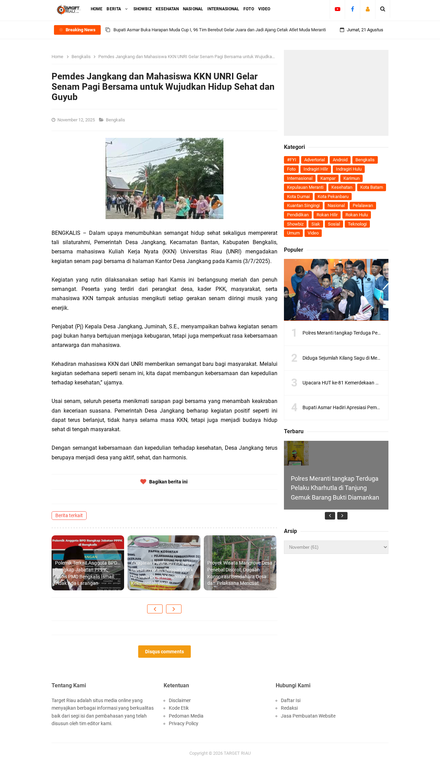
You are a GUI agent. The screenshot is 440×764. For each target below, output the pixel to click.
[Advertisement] (336, 93)
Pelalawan (363, 205)
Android (340, 159)
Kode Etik (179, 708)
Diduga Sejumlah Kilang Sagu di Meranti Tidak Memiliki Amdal (367, 358)
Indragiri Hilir (316, 169)
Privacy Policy (183, 723)
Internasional (299, 178)
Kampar (328, 178)
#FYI (291, 159)
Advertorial (314, 159)
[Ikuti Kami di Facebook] (352, 9)
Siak (315, 224)
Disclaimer (180, 700)
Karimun (351, 178)
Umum (293, 233)
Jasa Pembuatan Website (308, 716)
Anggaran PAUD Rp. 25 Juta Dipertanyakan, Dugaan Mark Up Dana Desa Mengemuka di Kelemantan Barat (162, 573)
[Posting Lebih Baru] (155, 608)
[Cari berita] (382, 9)
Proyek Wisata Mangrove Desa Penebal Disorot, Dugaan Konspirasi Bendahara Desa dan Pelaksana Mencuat (239, 573)
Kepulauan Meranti (305, 187)
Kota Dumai (298, 196)
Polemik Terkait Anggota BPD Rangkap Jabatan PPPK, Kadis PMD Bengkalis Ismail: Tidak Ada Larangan (86, 573)
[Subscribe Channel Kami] (337, 9)
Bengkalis (116, 119)
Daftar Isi (290, 700)
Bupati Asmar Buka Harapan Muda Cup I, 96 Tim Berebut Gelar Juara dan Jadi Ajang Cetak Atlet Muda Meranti (219, 29)
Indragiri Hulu (349, 169)
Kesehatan (341, 187)
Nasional (336, 205)
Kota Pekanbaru (333, 196)
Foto (291, 169)
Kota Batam (371, 187)
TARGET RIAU (237, 753)
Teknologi (357, 224)
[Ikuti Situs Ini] (367, 9)
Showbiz (295, 224)
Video (313, 233)
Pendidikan (298, 214)
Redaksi (289, 708)
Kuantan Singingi (303, 205)
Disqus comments (164, 651)
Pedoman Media (186, 716)
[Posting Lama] (174, 608)
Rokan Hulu (356, 214)
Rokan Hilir (327, 214)
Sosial (334, 224)
